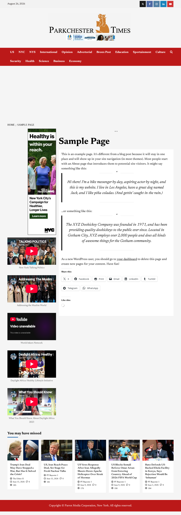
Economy (75, 61)
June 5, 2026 (153, 485)
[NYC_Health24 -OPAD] (42, 181)
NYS (32, 52)
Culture (160, 52)
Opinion (67, 52)
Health (29, 61)
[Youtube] (170, 4)
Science (44, 61)
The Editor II (18, 478)
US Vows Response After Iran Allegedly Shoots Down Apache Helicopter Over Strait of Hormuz (90, 471)
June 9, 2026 (85, 485)
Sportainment (142, 52)
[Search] (171, 52)
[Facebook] (150, 4)
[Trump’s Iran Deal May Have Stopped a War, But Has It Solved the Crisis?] (23, 450)
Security (15, 61)
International (48, 52)
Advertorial (84, 52)
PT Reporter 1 (52, 475)
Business (59, 61)
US (12, 52)
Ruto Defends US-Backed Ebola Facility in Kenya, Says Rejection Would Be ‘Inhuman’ (157, 471)
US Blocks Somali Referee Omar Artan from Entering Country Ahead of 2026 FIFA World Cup (124, 471)
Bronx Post (104, 52)
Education (122, 52)
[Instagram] (156, 4)
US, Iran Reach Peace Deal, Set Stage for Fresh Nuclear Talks (56, 468)
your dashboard (127, 259)
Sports (115, 456)
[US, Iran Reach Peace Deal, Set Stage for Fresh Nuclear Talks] (56, 450)
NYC (22, 52)
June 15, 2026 (19, 482)
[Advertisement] (90, 92)
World (47, 456)
